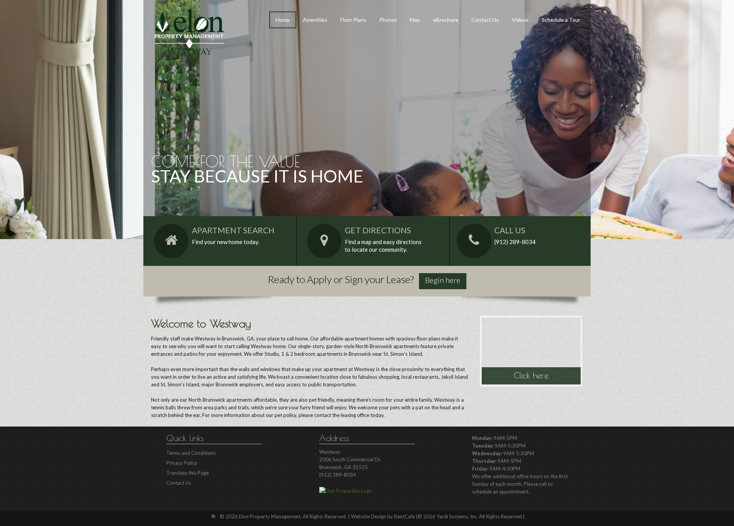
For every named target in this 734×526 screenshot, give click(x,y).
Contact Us (485, 19)
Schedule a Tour (561, 19)
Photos (388, 19)
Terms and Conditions (191, 453)
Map (415, 19)
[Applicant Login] (442, 281)
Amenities (315, 19)
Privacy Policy (181, 463)
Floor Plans (353, 19)
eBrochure (445, 19)
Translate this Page (187, 473)
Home (283, 19)
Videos (520, 19)
